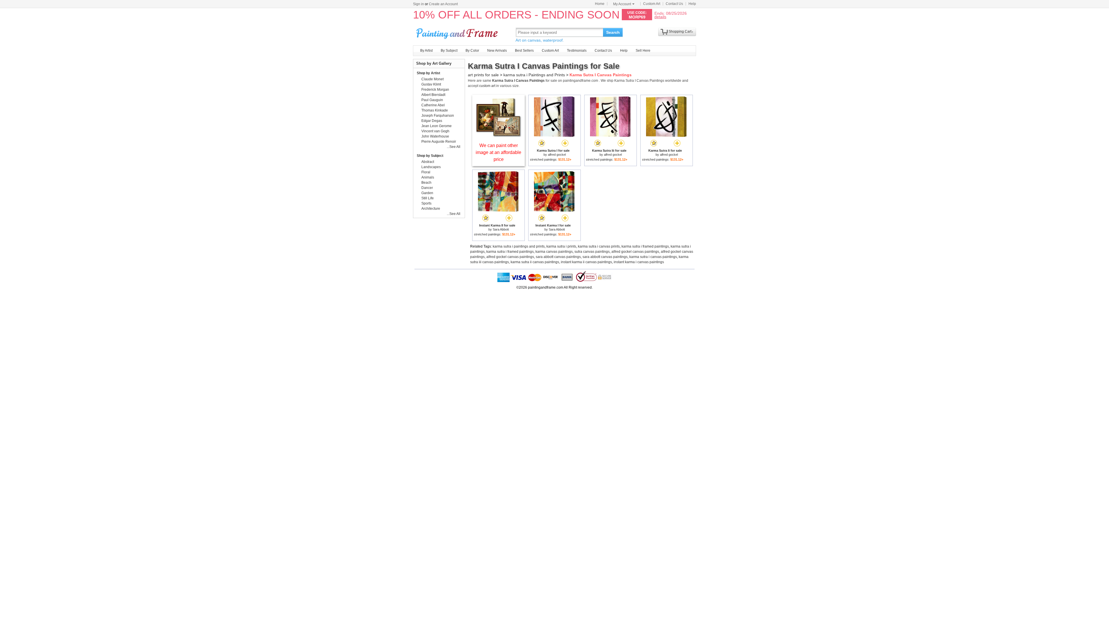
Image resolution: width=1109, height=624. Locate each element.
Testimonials (577, 51)
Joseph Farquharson (437, 116)
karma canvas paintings (554, 252)
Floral (425, 172)
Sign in (418, 4)
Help (692, 4)
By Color (472, 51)
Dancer (427, 188)
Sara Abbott (501, 229)
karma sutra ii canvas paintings (535, 262)
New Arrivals (497, 51)
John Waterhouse (435, 136)
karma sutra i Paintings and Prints (534, 75)
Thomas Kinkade (434, 110)
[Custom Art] (498, 135)
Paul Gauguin (432, 100)
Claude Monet (432, 79)
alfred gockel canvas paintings (635, 252)
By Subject (449, 51)
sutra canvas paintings (592, 252)
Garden (427, 193)
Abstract (427, 162)
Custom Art (651, 4)
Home (599, 4)
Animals (427, 177)
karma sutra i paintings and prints (519, 246)
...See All (453, 147)
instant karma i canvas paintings (639, 262)
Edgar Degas (431, 121)
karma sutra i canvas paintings (653, 257)
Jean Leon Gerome (436, 126)
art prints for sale (483, 75)
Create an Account (443, 4)
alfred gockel (557, 154)
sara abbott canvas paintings (558, 257)
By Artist (426, 51)
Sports (426, 203)
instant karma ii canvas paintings (586, 262)
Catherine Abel (433, 105)
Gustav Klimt (431, 84)
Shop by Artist (428, 73)
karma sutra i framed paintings (645, 246)
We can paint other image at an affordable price (498, 152)
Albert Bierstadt (433, 95)
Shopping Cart (680, 31)
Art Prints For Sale (457, 32)
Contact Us (674, 4)
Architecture (430, 209)
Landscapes (431, 167)
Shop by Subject (430, 156)
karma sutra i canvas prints (599, 246)
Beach (426, 183)
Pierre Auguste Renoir (438, 142)
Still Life (427, 198)
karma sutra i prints (561, 246)
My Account (622, 4)
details (660, 17)
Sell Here (643, 51)
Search (613, 32)
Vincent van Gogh (435, 131)
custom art (487, 86)
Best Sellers (524, 51)
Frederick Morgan (435, 90)
